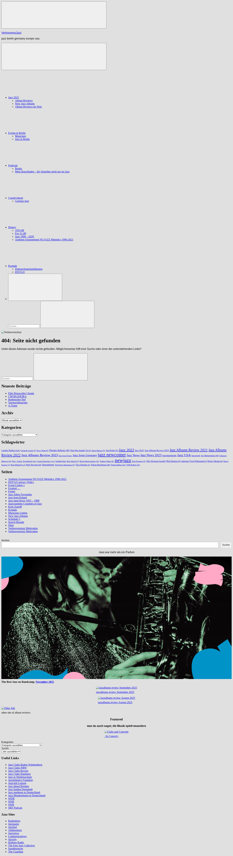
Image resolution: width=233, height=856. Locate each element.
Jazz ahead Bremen (18, 786)
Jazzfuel (12, 827)
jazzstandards (169, 455)
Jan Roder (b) (112, 450)
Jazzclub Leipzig (17, 783)
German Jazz (22, 201)
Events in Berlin (17, 133)
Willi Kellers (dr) (133, 465)
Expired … (14, 488)
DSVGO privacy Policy (21, 482)
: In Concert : (112, 736)
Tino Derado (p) (82, 464)
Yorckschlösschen (17, 402)
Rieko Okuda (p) (215, 461)
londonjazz (61, 461)
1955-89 (19, 230)
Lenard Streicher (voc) (46, 461)
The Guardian (15, 851)
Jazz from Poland (17, 497)
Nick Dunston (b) (139, 461)
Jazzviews (13, 833)
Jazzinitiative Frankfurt (20, 780)
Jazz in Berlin (22, 139)
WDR (11, 798)
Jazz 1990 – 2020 (24, 236)
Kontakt (12, 265)
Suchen (5, 540)
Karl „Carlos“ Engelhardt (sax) (24, 461)
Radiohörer (14, 820)
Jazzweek (195, 455)
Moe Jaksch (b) (73, 461)
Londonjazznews (17, 836)
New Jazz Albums (25, 103)
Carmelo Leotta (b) (28, 450)
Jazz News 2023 (151, 455)
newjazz (123, 460)
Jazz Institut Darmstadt (20, 789)
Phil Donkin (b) (173, 461)
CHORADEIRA (17, 396)
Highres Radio (16, 842)
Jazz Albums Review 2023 (39, 455)
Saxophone (48, 464)
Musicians (20, 136)
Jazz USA (184, 455)
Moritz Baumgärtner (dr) (89, 461)
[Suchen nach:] (24, 326)
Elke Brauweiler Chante (21, 393)
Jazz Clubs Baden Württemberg (25, 764)
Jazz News (133, 455)
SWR (11, 804)
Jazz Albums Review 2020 (157, 450)
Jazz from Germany (85, 455)
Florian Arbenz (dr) (59, 450)
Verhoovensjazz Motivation (23, 528)
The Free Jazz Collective (21, 845)
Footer (11, 491)
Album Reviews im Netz (28, 106)
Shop (11, 525)
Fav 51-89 (20, 233)
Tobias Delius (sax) (118, 465)
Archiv (5, 748)
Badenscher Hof (17, 399)
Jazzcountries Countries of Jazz (25, 503)
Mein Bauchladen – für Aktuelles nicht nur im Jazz (42, 171)
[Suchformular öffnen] (35, 287)
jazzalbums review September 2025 (115, 692)
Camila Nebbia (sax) (10, 450)
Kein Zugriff (15, 506)
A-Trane (12, 405)
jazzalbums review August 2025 (115, 702)
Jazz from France (65, 456)
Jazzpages (13, 824)
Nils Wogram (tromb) (156, 461)
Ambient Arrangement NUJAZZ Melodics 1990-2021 (44, 239)
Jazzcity (12, 839)
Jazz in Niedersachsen (20, 777)
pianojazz (185, 461)
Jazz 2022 (126, 450)
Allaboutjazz (15, 830)
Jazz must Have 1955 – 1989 (23, 500)
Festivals (13, 165)
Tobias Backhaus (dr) (100, 464)
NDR (11, 801)
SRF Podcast (15, 807)
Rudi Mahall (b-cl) (18, 465)
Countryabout (15, 197)
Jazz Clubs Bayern (18, 770)
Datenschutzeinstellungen (28, 269)
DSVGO (20, 272)
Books (18, 168)
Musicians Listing (17, 512)
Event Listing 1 (16, 485)
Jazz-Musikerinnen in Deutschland (26, 795)
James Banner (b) (98, 450)
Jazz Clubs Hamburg (19, 773)
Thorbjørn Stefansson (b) (65, 465)
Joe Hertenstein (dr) (210, 455)
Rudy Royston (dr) (33, 465)
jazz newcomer (112, 454)
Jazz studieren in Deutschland (24, 792)
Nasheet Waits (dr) (107, 461)
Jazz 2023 (139, 450)
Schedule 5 (14, 519)
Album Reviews (24, 100)
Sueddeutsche (15, 848)
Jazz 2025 (13, 97)
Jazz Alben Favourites (20, 494)
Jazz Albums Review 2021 (189, 450)
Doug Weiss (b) (43, 450)
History (12, 227)
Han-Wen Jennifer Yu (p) (80, 450)
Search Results (16, 522)
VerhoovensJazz (11, 32)
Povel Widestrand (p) (198, 461)
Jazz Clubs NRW (17, 767)
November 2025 (45, 681)
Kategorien (7, 742)
